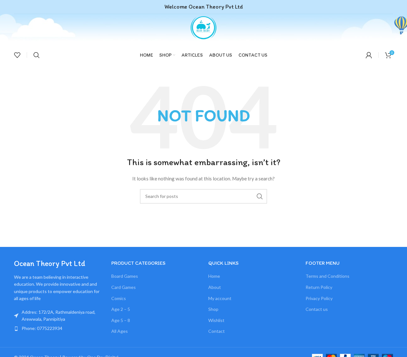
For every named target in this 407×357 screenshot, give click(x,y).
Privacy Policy (319, 298)
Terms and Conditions (327, 276)
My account (219, 298)
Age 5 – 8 (120, 320)
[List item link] (58, 328)
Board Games (124, 276)
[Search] (36, 55)
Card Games (123, 287)
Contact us (317, 309)
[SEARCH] (259, 196)
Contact (216, 331)
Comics (118, 298)
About (214, 287)
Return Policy (319, 287)
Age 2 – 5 (120, 309)
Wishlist (216, 320)
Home (214, 276)
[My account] (368, 55)
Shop (213, 309)
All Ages (119, 331)
